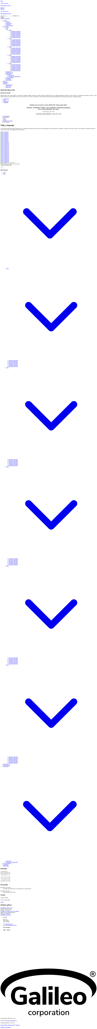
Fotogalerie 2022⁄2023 (15, 35)
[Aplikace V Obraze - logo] (6, 907)
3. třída (9, 46)
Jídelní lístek (5, 82)
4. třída (9, 55)
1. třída (9, 30)
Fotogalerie (8, 24)
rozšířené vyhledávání (5, 18)
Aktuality (8, 21)
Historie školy (9, 71)
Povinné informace (10, 77)
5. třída (9, 63)
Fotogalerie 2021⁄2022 (15, 36)
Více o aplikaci (15, 911)
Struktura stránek (11, 1025)
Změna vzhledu (4, 1025)
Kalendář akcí (9, 23)
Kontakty (5, 83)
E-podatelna (8, 78)
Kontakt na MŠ (9, 84)
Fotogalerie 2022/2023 (8, 120)
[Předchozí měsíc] (1, 871)
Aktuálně (5, 20)
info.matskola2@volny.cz (11, 925)
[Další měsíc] (7, 871)
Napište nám (8, 86)
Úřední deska (8, 74)
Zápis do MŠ (11, 75)
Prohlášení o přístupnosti (6, 1027)
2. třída (9, 38)
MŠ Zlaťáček (6, 26)
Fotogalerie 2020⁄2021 (15, 37)
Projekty (5, 81)
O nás (7, 27)
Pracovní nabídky (9, 25)
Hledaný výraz (16, 15)
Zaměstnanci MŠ (9, 72)
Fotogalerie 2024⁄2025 (15, 32)
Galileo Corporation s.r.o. (11, 1020)
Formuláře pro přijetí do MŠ (14, 76)
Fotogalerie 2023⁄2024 (15, 33)
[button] (49, 267)
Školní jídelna (9, 80)
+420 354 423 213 (9, 924)
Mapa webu (8, 87)
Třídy (7, 29)
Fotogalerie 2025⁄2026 (15, 31)
